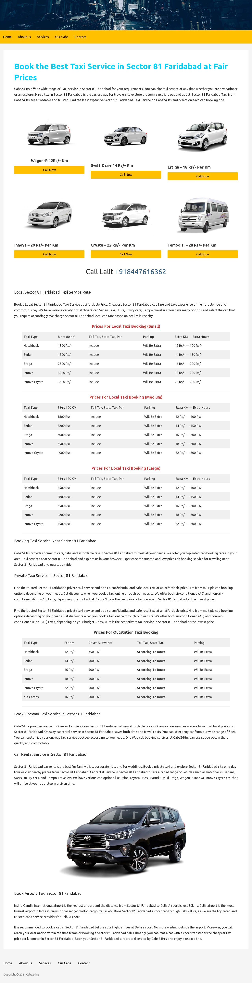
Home (7, 37)
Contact (80, 37)
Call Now (49, 170)
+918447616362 (140, 271)
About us (24, 37)
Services (43, 37)
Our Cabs (61, 37)
